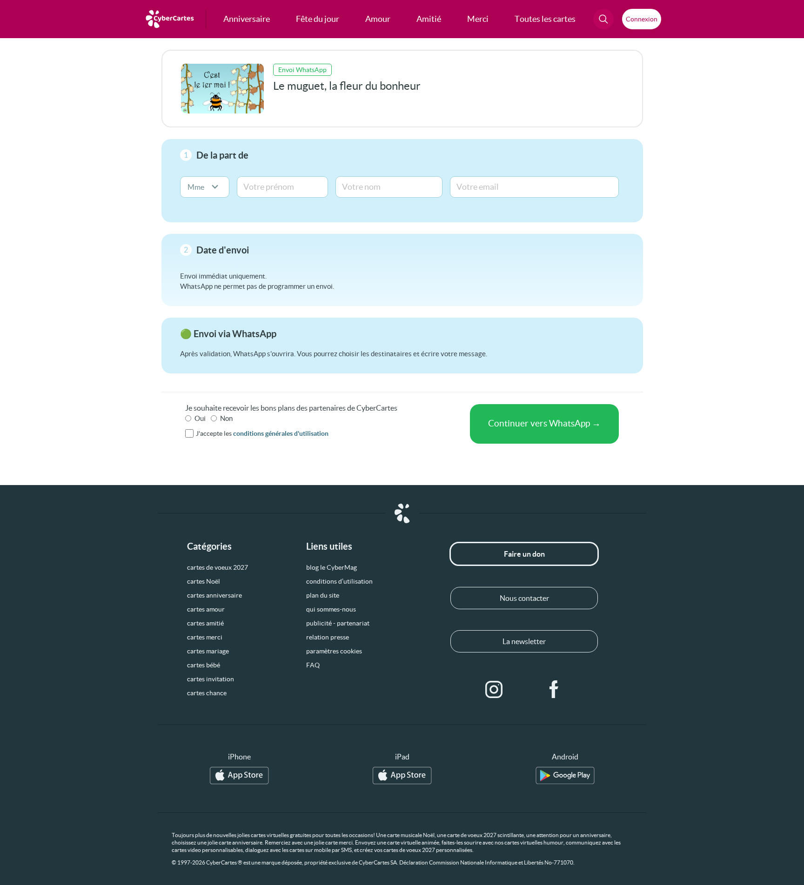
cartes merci (204, 637)
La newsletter (524, 641)
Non (226, 418)
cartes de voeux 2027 (217, 567)
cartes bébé (203, 665)
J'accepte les (262, 433)
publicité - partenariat (337, 623)
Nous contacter (524, 598)
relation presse (327, 637)
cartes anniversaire (214, 595)
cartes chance (207, 693)
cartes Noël (203, 581)
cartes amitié (205, 623)
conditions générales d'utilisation (280, 433)
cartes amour (206, 609)
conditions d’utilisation (339, 581)
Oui (200, 418)
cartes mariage (208, 651)
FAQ (313, 665)
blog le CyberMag (331, 567)
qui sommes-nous (331, 609)
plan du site (322, 595)
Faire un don (524, 554)
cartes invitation (210, 679)
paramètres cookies (334, 651)
